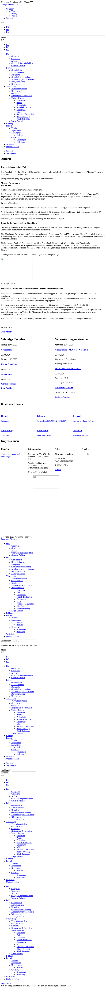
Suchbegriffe (6, 641)
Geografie (15, 546)
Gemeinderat (16, 560)
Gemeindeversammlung (21, 567)
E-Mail (58, 469)
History (14, 13)
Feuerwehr (21, 590)
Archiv (14, 550)
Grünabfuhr (6, 350)
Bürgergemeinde (18, 571)
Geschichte (15, 548)
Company (10, 9)
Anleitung (21, 632)
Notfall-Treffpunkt (24, 597)
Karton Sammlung (9, 364)
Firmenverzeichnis (80, 435)
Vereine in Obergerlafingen (84, 421)
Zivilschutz (21, 594)
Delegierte (15, 564)
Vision (14, 16)
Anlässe (20, 625)
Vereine (14, 618)
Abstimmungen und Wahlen (22, 569)
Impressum (5, 539)
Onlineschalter (17, 581)
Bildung (9, 613)
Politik (9, 557)
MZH (19, 601)
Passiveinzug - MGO (64, 387)
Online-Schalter (12, 636)
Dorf (8, 543)
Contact (9, 983)
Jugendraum (16, 620)
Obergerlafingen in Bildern (22, 553)
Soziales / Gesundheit (25, 604)
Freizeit (9, 615)
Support (9, 18)
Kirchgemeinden (18, 574)
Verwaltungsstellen (19, 578)
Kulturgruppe (16, 622)
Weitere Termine (8, 384)
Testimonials (11, 153)
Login (3, 983)
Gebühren (5, 435)
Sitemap (13, 539)
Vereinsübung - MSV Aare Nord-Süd (71, 350)
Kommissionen (17, 562)
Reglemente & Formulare (21, 585)
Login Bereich (17, 611)
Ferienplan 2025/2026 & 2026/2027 (51, 421)
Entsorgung (5, 421)
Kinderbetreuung (23, 608)
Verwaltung (11, 576)
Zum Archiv (6, 332)
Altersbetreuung (23, 606)
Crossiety (15, 627)
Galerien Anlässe (18, 555)
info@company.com (9, 4)
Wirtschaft (10, 634)
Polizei (19, 592)
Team (13, 11)
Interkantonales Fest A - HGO (68, 369)
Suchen (5, 773)
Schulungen (21, 629)
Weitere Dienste (17, 587)
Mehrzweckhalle (44, 435)
